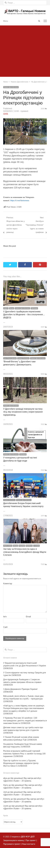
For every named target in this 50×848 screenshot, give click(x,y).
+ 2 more (36, 545)
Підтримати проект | (12, 844)
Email (28, 616)
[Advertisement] (25, 50)
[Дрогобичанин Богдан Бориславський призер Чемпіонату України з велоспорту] (25, 475)
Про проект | (31, 840)
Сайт (5, 627)
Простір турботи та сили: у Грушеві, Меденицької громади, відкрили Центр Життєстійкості (20, 763)
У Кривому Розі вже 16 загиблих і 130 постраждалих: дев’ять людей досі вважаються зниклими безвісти (25, 720)
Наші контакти (28, 844)
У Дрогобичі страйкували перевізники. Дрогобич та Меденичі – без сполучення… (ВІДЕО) (24, 314)
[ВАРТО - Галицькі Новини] (25, 12)
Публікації (34, 308)
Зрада (12, 308)
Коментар (7, 583)
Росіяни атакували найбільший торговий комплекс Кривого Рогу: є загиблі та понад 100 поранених (24, 753)
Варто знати (8, 545)
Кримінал (29, 545)
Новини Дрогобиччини (11, 87)
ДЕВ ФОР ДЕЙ (28, 836)
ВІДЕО (6, 308)
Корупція (22, 545)
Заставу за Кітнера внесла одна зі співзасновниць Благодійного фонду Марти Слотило (24, 552)
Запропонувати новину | (14, 840)
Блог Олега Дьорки (10, 358)
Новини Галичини (23, 358)
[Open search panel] (39, 21)
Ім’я (5, 616)
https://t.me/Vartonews (19, 200)
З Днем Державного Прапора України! (20, 689)
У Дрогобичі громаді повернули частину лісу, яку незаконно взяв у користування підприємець (23, 412)
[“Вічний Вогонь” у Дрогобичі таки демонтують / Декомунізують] (25, 332)
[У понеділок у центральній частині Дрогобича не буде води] (25, 429)
